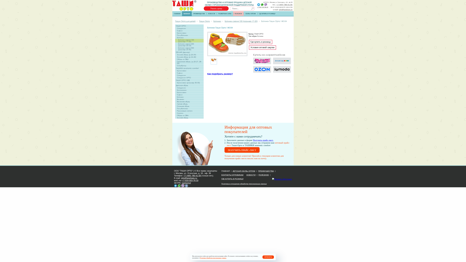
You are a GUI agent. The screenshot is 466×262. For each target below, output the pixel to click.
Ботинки (180, 37)
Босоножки (182, 90)
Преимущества (199, 14)
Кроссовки (181, 33)
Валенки (180, 99)
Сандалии (181, 28)
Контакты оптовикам (232, 175)
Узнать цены (216, 8)
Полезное (238, 14)
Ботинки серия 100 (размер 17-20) (186, 40)
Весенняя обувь (183, 101)
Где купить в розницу (267, 14)
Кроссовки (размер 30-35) (188, 83)
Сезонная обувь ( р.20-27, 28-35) (189, 62)
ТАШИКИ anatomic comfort (187, 68)
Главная (177, 14)
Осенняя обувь (183, 106)
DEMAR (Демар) (183, 52)
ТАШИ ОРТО (181, 26)
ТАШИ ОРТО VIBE (183, 80)
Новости (211, 14)
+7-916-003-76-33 (190, 180)
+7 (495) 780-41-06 (192, 176)
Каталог (187, 14)
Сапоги (180, 113)
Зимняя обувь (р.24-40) (186, 57)
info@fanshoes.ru (285, 9)
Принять (268, 257)
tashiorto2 (186, 183)
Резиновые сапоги (184, 111)
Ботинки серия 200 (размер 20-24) (186, 44)
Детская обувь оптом (244, 171)
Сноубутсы (181, 65)
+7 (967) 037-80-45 (262, 7)
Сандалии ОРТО (184, 77)
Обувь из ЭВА (182, 59)
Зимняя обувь (182, 118)
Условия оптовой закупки (262, 47)
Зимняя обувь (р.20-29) (186, 55)
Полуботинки (182, 35)
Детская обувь (182, 85)
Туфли (180, 31)
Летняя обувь (182, 104)
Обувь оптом (250, 14)
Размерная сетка (224, 14)
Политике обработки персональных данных (213, 258)
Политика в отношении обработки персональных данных (244, 184)
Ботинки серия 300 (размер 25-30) (186, 48)
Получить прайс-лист (242, 150)
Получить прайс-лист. (263, 140)
